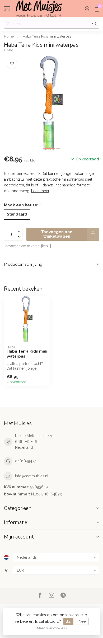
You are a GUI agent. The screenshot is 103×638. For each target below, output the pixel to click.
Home (9, 36)
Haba (8, 50)
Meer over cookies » (52, 628)
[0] (97, 8)
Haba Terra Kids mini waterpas (47, 36)
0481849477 (25, 461)
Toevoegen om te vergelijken (26, 246)
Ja (68, 621)
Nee (82, 621)
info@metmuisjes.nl (31, 476)
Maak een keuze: (22, 205)
